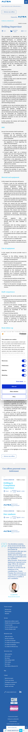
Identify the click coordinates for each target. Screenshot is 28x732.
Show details (19, 381)
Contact (6, 675)
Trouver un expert (8, 606)
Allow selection (14, 391)
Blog (5, 670)
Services (6, 618)
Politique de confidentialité (13, 719)
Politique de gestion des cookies (13, 723)
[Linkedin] (20, 692)
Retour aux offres (9, 12)
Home (3, 6)
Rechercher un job (8, 6)
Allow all (14, 386)
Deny (14, 396)
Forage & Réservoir (8, 21)
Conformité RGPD (13, 721)
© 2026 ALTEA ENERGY (13, 716)
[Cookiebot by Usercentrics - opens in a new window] (19, 334)
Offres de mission (16, 6)
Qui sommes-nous (8, 651)
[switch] (24, 365)
